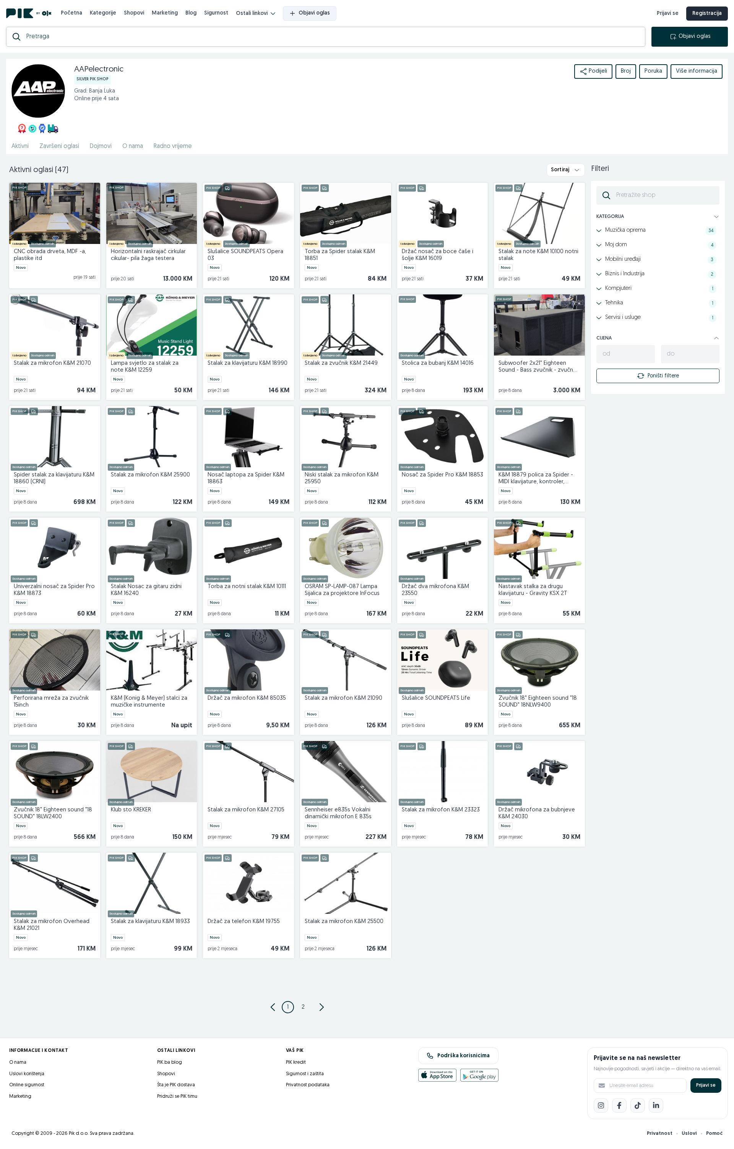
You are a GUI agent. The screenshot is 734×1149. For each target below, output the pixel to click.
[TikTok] (637, 1105)
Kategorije (103, 13)
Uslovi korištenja (26, 1073)
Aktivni (20, 146)
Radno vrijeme (173, 146)
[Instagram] (601, 1105)
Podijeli (598, 71)
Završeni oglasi (59, 146)
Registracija (707, 13)
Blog (190, 13)
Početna (71, 13)
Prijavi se (668, 13)
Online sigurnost (26, 1084)
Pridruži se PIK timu (177, 1096)
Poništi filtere (663, 376)
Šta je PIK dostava (176, 1084)
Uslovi (689, 1133)
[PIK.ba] (29, 13)
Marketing (165, 13)
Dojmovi (101, 146)
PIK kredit (296, 1062)
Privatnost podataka (308, 1084)
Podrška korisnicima (463, 1056)
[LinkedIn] (656, 1105)
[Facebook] (619, 1105)
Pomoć (714, 1133)
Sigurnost (216, 13)
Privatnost (659, 1133)
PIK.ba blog (169, 1062)
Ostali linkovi (252, 13)
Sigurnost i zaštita (305, 1073)
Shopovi (134, 13)
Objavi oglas (314, 13)
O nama (132, 146)
